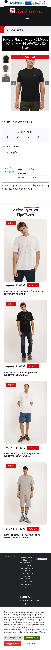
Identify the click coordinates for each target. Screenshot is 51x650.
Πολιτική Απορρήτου (26, 561)
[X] (17, 137)
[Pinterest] (38, 137)
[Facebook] (7, 137)
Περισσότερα (28, 643)
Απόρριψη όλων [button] (12, 644)
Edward (32, 177)
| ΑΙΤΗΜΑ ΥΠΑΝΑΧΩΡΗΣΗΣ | (29, 600)
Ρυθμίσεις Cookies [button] (13, 638)
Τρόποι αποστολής (25, 577)
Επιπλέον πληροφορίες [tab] (9, 170)
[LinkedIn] (28, 137)
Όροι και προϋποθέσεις (27, 566)
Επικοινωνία (26, 557)
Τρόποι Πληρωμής (25, 572)
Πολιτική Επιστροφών (26, 582)
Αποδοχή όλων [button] (32, 638)
